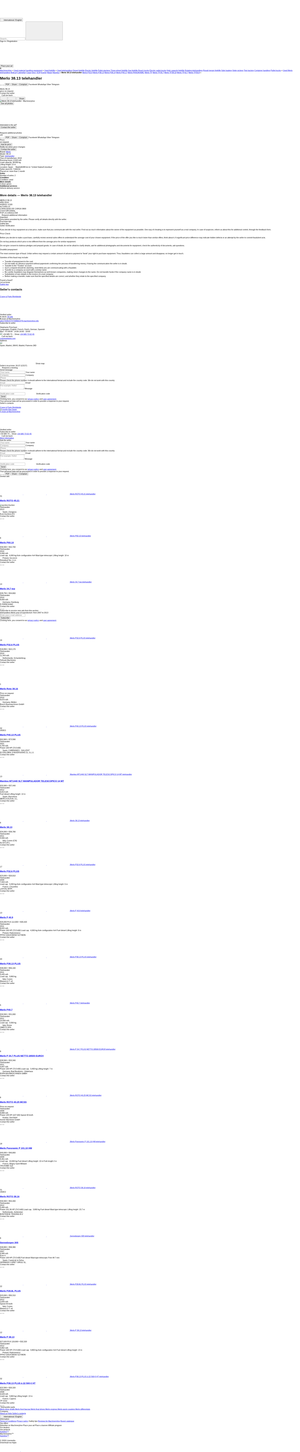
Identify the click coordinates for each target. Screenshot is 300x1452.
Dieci (34, 73)
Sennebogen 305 (9, 1242)
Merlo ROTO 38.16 (9, 1196)
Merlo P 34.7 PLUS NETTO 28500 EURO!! (22, 1056)
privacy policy (33, 399)
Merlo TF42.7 (182, 73)
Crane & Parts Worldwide (10, 297)
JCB (38, 73)
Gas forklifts (133, 71)
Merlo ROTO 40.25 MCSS (13, 1102)
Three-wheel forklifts (119, 71)
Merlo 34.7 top (7, 588)
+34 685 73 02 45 (27, 334)
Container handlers (262, 71)
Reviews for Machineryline (49, 1421)
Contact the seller (8, 127)
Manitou (56, 73)
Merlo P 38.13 (7, 1337)
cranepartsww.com (7, 338)
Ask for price (6, 144)
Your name (30, 372)
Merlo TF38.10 (170, 73)
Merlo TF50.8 (194, 73)
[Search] (44, 31)
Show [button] (17, 334)
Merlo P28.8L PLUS (10, 1291)
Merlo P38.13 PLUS (10, 963)
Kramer (44, 73)
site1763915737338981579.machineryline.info (19, 321)
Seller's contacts (19, 1413)
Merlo (8, 152)
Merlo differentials (82, 1409)
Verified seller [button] (6, 315)
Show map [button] (40, 364)
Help (10, 1413)
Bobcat (14, 73)
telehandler (9, 156)
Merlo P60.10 (7, 542)
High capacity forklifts (175, 71)
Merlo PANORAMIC (136, 73)
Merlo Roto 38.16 (9, 689)
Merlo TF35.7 (158, 73)
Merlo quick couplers (66, 1409)
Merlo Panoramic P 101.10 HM (16, 1148)
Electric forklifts (91, 71)
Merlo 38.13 (6, 827)
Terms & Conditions (8, 1421)
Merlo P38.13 (98, 73)
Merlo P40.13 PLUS (10, 735)
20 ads (10, 317)
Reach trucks (143, 71)
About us (3, 1413)
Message (28, 389)
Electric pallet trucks (158, 71)
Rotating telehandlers (194, 71)
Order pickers (237, 71)
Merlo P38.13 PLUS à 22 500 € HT (18, 1383)
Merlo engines (51, 1409)
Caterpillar (21, 73)
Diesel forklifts (78, 71)
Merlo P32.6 (87, 73)
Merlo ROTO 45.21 (9, 500)
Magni (49, 73)
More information (7, 438)
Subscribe (5, 618)
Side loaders (226, 71)
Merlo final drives (38, 1409)
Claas (28, 73)
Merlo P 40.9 (6, 917)
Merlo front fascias (23, 1409)
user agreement (49, 399)
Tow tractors (249, 71)
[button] (150, 53)
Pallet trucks (276, 71)
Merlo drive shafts (7, 1409)
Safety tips (4, 284)
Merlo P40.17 (121, 73)
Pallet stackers (104, 71)
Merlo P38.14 (110, 73)
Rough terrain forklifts (212, 71)
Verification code (43, 394)
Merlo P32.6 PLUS (9, 645)
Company (30, 375)
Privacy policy (22, 1421)
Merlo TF (148, 73)
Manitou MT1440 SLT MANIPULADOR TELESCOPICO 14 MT (32, 781)
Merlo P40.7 (6, 1009)
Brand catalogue (67, 1421)
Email (28, 383)
